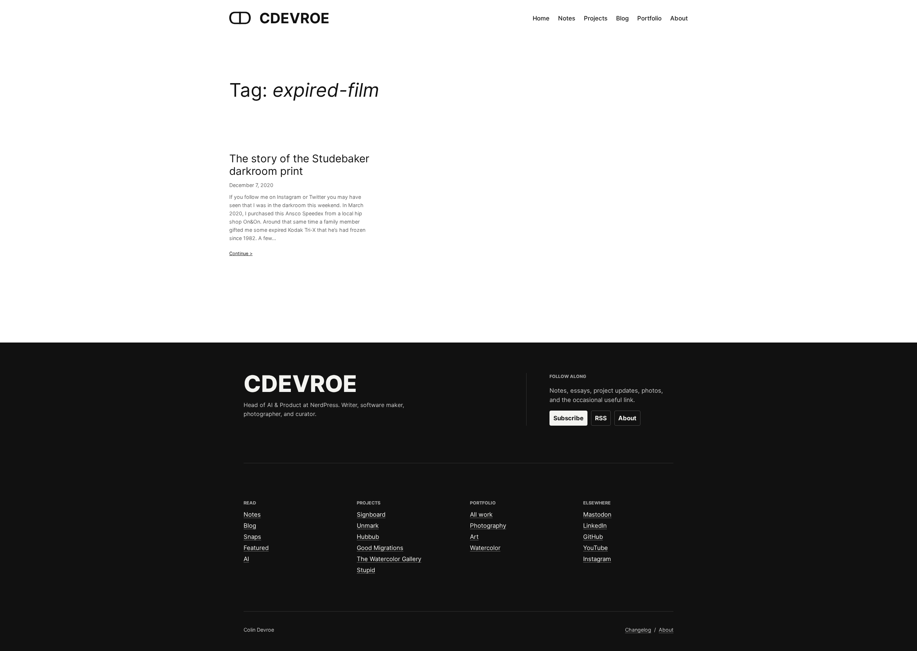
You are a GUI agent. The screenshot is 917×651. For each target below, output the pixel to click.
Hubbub (368, 536)
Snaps (252, 536)
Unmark (368, 525)
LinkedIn (595, 525)
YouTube (595, 547)
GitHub (593, 536)
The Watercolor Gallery (389, 559)
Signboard (371, 514)
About (627, 418)
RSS (601, 418)
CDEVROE (294, 18)
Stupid (366, 570)
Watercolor (485, 547)
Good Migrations (380, 547)
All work (481, 514)
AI (246, 559)
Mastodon (597, 514)
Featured (256, 547)
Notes (252, 514)
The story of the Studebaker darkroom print (299, 165)
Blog (250, 525)
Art (474, 536)
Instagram (597, 559)
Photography (488, 525)
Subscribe (568, 418)
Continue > (241, 253)
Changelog (638, 630)
